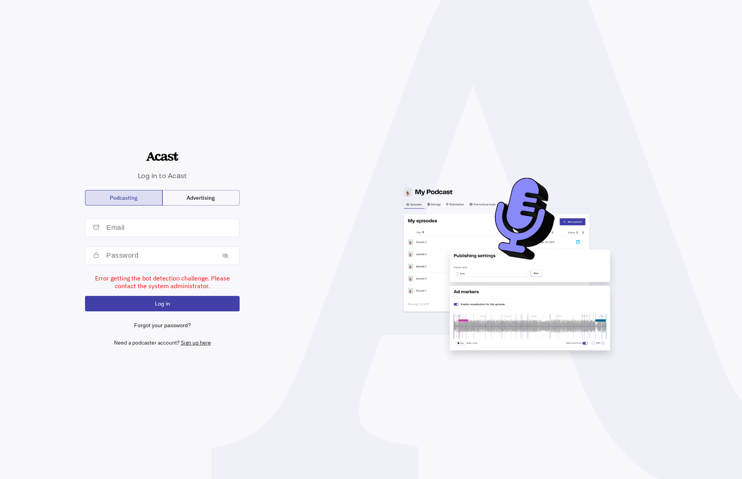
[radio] (124, 198)
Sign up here (196, 342)
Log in (162, 304)
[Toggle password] (225, 255)
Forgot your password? (162, 325)
